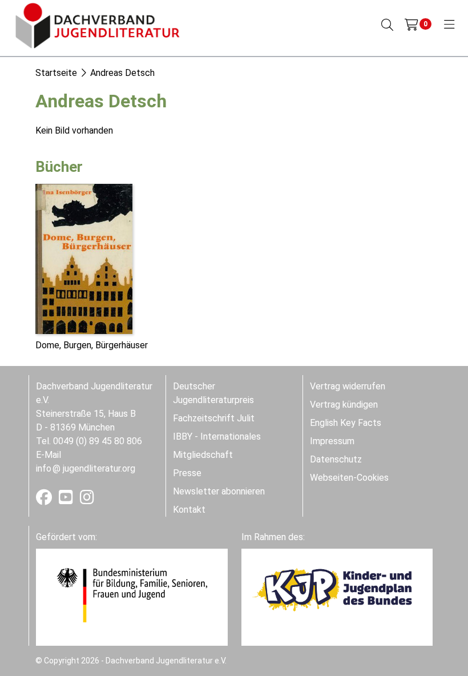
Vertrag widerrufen (347, 386)
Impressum (332, 441)
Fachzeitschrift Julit (214, 418)
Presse (187, 473)
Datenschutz (336, 459)
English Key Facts (345, 422)
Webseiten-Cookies (349, 477)
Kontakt (189, 509)
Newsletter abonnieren (219, 491)
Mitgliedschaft (203, 454)
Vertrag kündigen (344, 404)
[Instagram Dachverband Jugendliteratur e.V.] (87, 499)
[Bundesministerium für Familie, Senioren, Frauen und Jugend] (132, 594)
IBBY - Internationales (217, 436)
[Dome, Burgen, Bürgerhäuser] (83, 257)
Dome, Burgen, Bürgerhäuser (91, 345)
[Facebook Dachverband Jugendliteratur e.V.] (45, 499)
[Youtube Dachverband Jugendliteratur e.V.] (67, 499)
